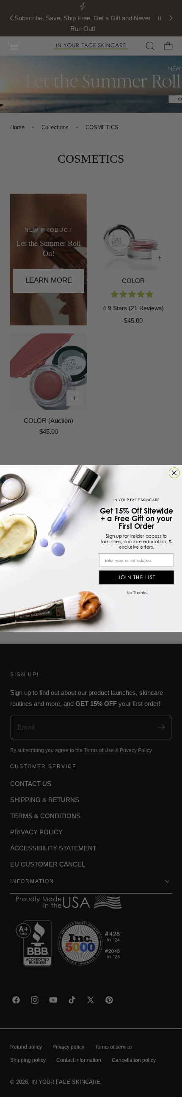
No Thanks (136, 592)
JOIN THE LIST (137, 577)
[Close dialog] (174, 473)
